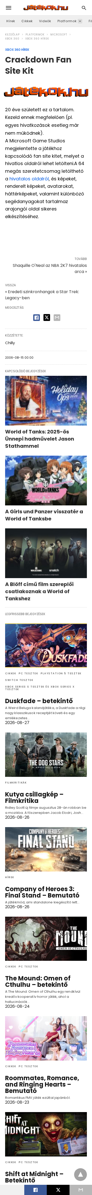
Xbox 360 (12, 39)
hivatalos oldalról (29, 179)
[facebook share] (36, 317)
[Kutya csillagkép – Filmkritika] (46, 754)
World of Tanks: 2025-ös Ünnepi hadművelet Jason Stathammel (39, 439)
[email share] (57, 317)
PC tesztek (28, 673)
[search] (84, 8)
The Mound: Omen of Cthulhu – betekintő (38, 981)
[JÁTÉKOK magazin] (45, 8)
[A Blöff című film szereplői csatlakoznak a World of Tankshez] (46, 553)
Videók (45, 21)
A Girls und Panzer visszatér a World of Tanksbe (44, 515)
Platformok (67, 21)
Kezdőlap (12, 34)
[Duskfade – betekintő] (46, 645)
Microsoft (58, 34)
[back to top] (80, 1174)
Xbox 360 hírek (37, 39)
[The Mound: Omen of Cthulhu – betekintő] (46, 939)
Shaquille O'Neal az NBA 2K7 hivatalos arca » (50, 269)
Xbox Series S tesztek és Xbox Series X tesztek (40, 688)
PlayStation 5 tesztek (61, 673)
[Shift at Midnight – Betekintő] (46, 1134)
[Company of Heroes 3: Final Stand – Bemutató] (46, 849)
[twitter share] (46, 317)
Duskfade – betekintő (39, 701)
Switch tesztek (19, 680)
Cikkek (27, 21)
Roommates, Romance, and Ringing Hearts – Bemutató (42, 1084)
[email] (81, 1190)
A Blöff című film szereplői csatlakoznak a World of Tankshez (39, 591)
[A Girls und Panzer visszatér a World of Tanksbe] (46, 480)
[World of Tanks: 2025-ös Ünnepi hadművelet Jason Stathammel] (46, 401)
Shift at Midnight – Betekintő (34, 1177)
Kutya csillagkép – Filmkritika (34, 797)
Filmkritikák (16, 783)
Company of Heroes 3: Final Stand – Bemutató (42, 892)
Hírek (10, 21)
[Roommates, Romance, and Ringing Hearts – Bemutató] (46, 1038)
